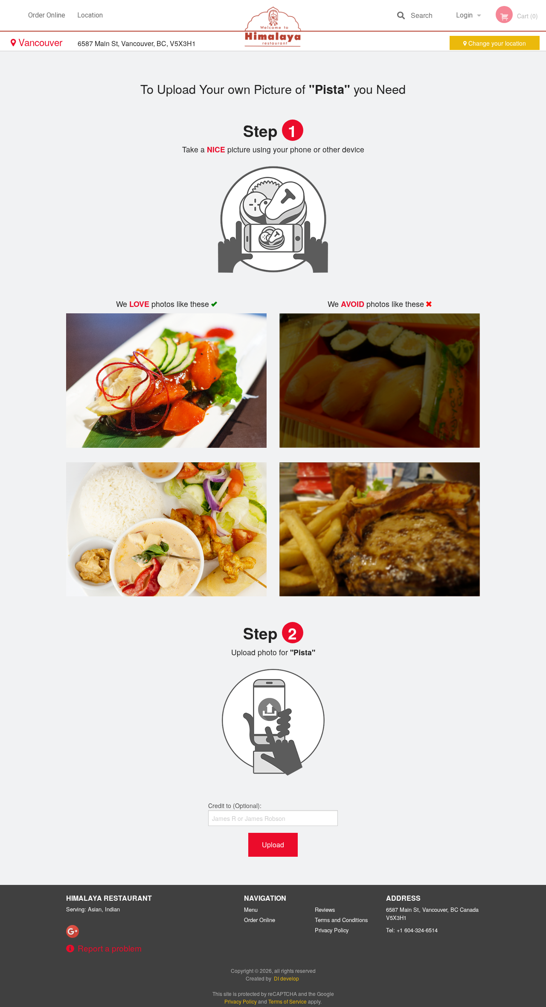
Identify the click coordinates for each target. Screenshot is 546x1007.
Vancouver (40, 42)
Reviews (325, 909)
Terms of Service (287, 1001)
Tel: (412, 930)
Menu (251, 909)
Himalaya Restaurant (109, 898)
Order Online (46, 15)
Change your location (496, 43)
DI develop (286, 978)
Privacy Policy (332, 930)
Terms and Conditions (341, 920)
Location (90, 15)
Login (464, 15)
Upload (273, 844)
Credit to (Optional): (234, 805)
